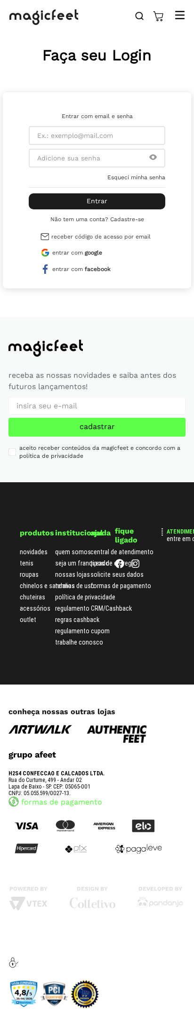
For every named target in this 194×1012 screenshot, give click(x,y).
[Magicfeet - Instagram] (135, 565)
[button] (153, 158)
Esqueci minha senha (136, 177)
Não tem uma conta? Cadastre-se (97, 219)
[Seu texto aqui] (160, 905)
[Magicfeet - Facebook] (119, 565)
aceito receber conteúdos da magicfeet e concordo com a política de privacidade (99, 452)
